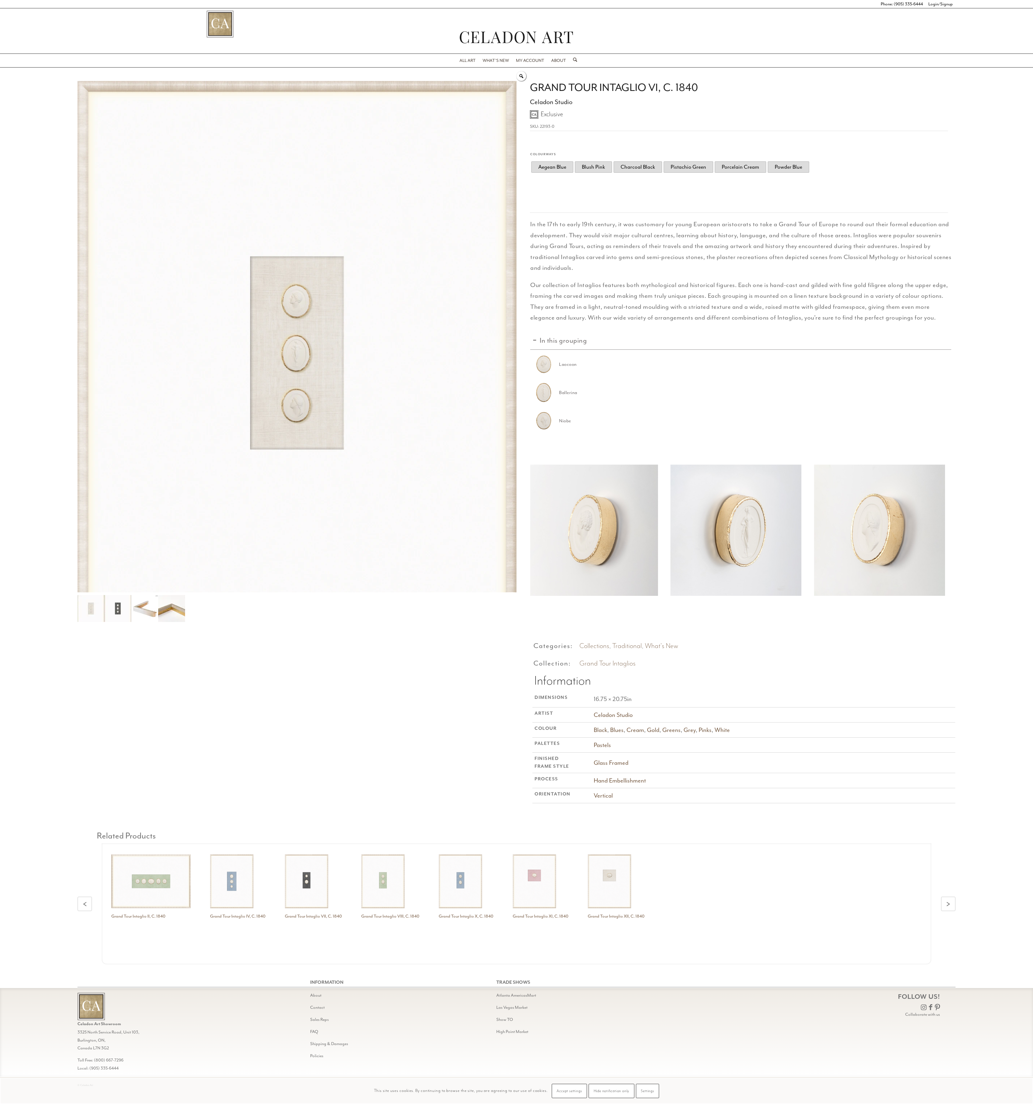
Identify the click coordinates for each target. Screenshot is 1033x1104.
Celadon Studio (613, 715)
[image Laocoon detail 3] (594, 532)
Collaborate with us (922, 1014)
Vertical (603, 795)
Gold (653, 730)
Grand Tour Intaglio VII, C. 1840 (313, 916)
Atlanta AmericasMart (516, 995)
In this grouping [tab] (563, 340)
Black (600, 730)
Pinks (705, 730)
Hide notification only (611, 1091)
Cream (635, 730)
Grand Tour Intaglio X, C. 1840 (466, 916)
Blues (617, 730)
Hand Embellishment (620, 780)
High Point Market (512, 1031)
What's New (661, 646)
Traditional (627, 646)
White (722, 730)
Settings (647, 1091)
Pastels (602, 745)
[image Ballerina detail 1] (738, 532)
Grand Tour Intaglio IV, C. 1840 (238, 916)
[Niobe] (543, 420)
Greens (671, 730)
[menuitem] (467, 60)
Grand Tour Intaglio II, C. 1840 (138, 916)
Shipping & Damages (329, 1043)
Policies (316, 1056)
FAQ (314, 1031)
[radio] (552, 167)
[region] (740, 391)
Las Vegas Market (512, 1007)
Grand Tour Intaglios (607, 663)
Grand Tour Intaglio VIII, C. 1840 (390, 916)
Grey (690, 730)
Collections (594, 646)
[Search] (573, 60)
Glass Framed (611, 763)
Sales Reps (319, 1019)
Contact (317, 1007)
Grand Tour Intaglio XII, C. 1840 (616, 916)
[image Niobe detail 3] (881, 532)
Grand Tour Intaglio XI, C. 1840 (540, 916)
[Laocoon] (543, 364)
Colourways (543, 154)
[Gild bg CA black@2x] (91, 1006)
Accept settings (569, 1091)
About (315, 995)
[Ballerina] (543, 392)
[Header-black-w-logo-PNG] (516, 37)
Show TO (504, 1019)
